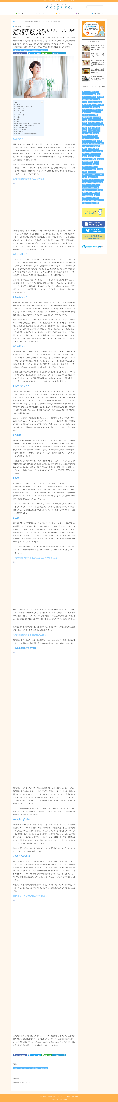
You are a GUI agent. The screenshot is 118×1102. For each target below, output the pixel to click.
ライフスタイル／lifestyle (22, 26)
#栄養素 (91, 120)
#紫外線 (85, 135)
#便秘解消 (92, 97)
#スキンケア (93, 135)
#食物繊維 (99, 151)
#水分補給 (35, 50)
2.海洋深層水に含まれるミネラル (25, 106)
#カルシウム (98, 120)
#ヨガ (84, 102)
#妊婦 (90, 156)
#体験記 (95, 164)
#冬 (84, 115)
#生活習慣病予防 (95, 112)
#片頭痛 (91, 148)
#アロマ (92, 190)
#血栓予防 (86, 151)
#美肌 (84, 128)
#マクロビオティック (89, 153)
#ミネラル (27, 50)
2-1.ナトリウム (20, 108)
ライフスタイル (98, 13)
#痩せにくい (99, 200)
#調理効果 (86, 179)
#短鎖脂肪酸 (94, 143)
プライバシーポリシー (59, 1096)
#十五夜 (85, 190)
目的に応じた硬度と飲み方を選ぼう (26, 133)
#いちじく (95, 138)
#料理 (96, 161)
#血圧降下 (86, 143)
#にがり (85, 97)
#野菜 (84, 130)
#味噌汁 (93, 141)
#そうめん (86, 182)
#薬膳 (101, 143)
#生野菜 (95, 133)
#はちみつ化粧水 (87, 195)
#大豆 (96, 198)
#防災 (84, 122)
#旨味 (95, 177)
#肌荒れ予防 (96, 128)
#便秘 (99, 141)
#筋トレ (89, 115)
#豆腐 (92, 104)
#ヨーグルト (92, 172)
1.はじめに (19, 104)
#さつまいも (86, 192)
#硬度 (84, 148)
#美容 (93, 94)
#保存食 (93, 159)
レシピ (60, 13)
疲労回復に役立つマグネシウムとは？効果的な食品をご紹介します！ (97, 78)
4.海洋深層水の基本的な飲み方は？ (26, 125)
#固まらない (86, 169)
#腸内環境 (100, 97)
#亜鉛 (92, 151)
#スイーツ (97, 156)
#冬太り (85, 203)
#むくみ (97, 195)
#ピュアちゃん (87, 164)
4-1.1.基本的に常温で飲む (23, 127)
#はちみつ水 (95, 192)
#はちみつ (86, 141)
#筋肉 (91, 198)
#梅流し (85, 185)
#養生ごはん (86, 174)
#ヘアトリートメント (97, 179)
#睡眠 (84, 120)
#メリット (95, 174)
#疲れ (91, 185)
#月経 (98, 153)
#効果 (95, 115)
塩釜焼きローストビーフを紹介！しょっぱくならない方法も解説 (97, 47)
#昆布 (91, 203)
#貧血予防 (86, 159)
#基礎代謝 (96, 107)
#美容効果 (99, 190)
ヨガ (79, 13)
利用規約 (50, 1096)
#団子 (96, 203)
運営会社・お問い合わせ (72, 1096)
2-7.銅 (17, 121)
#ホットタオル (87, 133)
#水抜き (100, 169)
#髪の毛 (97, 130)
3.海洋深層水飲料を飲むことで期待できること (29, 123)
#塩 (99, 94)
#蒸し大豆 (86, 200)
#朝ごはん (94, 166)
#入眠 (84, 172)
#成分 (90, 177)
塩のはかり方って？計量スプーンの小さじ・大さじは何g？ (97, 55)
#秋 (90, 128)
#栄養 (92, 182)
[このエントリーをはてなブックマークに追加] (59, 53)
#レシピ (85, 91)
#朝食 (96, 148)
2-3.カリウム (19, 112)
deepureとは (43, 1096)
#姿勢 (101, 125)
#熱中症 (94, 109)
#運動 (92, 200)
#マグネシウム (18, 50)
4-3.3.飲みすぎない (21, 131)
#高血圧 (100, 122)
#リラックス (95, 99)
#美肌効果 (99, 182)
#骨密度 (85, 125)
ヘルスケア (21, 13)
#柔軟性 (85, 198)
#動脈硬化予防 (87, 117)
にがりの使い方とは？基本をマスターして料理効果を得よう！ (97, 70)
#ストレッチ (96, 117)
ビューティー (40, 13)
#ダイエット (86, 94)
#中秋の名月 (94, 187)
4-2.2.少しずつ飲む (21, 129)
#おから (91, 130)
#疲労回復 (86, 104)
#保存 (101, 174)
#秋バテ (97, 185)
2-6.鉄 (17, 119)
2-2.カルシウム (20, 110)
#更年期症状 (95, 146)
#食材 (90, 122)
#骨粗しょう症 (94, 125)
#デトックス (86, 138)
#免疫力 (98, 102)
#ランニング (86, 109)
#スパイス (86, 166)
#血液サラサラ (87, 107)
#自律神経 (86, 187)
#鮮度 (84, 177)
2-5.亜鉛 (18, 117)
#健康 (93, 169)
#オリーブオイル (87, 161)
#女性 (100, 109)
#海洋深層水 (43, 50)
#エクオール (86, 146)
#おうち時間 (99, 104)
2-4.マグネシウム (20, 115)
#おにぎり (100, 159)
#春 (95, 122)
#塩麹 (84, 156)
